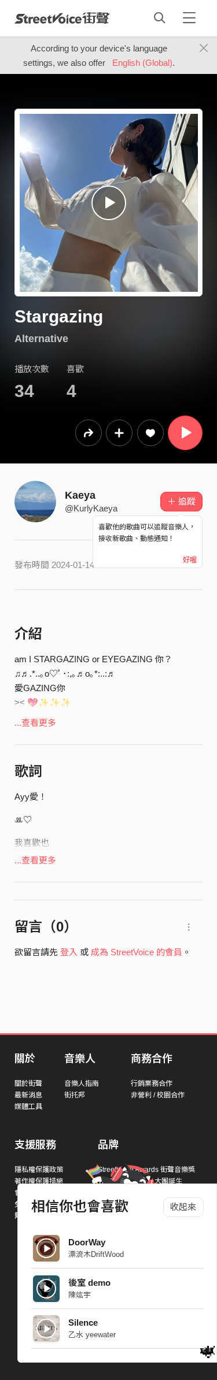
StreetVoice (62, 18)
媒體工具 (28, 1107)
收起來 (183, 1207)
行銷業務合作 (151, 1083)
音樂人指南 (81, 1083)
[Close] (204, 48)
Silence (83, 1322)
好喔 (190, 560)
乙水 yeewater (92, 1334)
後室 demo (89, 1283)
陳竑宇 (79, 1294)
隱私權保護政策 (38, 1170)
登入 (69, 952)
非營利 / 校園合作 (158, 1095)
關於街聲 (28, 1083)
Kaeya (80, 495)
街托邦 (74, 1095)
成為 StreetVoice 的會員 (136, 952)
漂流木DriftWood (96, 1254)
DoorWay (86, 1242)
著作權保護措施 (38, 1181)
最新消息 (28, 1095)
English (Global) (142, 63)
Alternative (41, 338)
